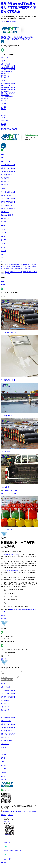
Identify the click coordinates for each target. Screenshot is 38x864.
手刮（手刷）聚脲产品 (8, 93)
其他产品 (3, 100)
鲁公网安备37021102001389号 (11, 811)
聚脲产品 (3, 61)
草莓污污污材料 (6, 64)
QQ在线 (6, 821)
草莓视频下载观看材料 (8, 69)
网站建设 (3, 815)
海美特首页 (4, 57)
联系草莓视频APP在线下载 (9, 129)
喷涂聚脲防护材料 (6, 71)
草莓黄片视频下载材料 (8, 68)
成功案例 (3, 104)
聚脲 (14, 21)
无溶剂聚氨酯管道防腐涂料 (13, 265)
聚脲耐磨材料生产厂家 (11, 555)
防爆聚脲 (27, 268)
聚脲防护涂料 (10, 266)
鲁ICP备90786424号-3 (29, 811)
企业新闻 (3, 115)
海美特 (7, 272)
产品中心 (3, 21)
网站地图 (10, 21)
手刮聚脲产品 (5, 77)
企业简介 (3, 124)
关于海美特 (4, 120)
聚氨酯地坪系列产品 (7, 97)
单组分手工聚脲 (8, 268)
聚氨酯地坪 (19, 266)
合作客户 (3, 109)
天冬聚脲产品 (5, 73)
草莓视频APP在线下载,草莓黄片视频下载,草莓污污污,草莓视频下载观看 (18, 7)
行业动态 (3, 117)
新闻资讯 (3, 112)
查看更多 (3, 659)
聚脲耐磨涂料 (19, 268)
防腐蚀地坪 (26, 265)
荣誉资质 (3, 126)
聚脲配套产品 (5, 75)
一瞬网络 (10, 815)
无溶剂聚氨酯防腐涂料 (8, 66)
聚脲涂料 (27, 266)
